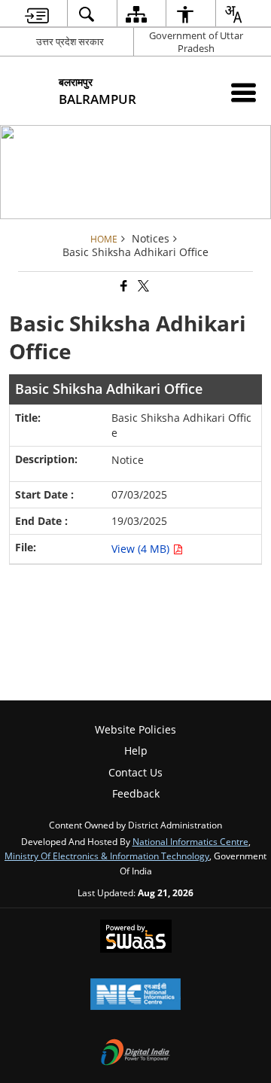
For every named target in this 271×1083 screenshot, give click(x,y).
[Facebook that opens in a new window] (122, 286)
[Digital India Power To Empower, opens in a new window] (135, 1053)
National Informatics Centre (190, 841)
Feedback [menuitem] (136, 793)
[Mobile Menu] (243, 92)
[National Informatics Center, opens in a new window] (135, 995)
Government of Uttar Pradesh (196, 42)
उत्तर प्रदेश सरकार (70, 41)
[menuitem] (37, 14)
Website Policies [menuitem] (135, 729)
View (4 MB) (141, 549)
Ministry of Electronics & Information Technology (107, 856)
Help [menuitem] (136, 750)
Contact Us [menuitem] (135, 772)
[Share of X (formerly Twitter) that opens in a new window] (142, 286)
